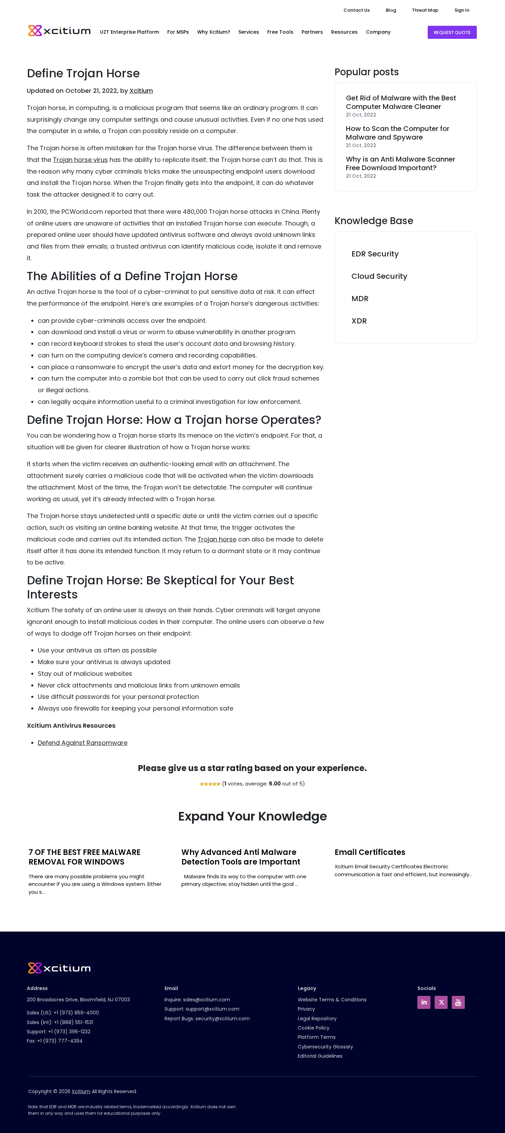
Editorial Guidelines (320, 1056)
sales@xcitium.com (206, 999)
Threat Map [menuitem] (425, 10)
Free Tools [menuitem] (280, 32)
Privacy (306, 1008)
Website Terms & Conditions (332, 999)
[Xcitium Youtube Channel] (458, 1002)
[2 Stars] (206, 784)
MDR (360, 298)
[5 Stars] (218, 784)
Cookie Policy (313, 1027)
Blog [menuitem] (391, 10)
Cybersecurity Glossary (325, 1046)
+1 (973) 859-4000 (76, 1012)
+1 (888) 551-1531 (73, 1022)
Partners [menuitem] (312, 32)
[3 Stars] (210, 784)
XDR (359, 321)
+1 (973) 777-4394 (60, 1040)
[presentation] (26, 875)
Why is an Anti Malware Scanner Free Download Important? (400, 163)
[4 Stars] (214, 784)
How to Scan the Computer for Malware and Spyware (397, 133)
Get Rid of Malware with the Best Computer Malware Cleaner (401, 102)
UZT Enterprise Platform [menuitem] (129, 32)
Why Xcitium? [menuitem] (213, 32)
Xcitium (141, 90)
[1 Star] (202, 784)
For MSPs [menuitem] (178, 32)
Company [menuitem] (378, 32)
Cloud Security (379, 276)
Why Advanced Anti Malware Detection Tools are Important (240, 857)
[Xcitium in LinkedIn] (423, 1002)
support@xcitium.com (212, 1008)
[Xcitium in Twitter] (441, 1002)
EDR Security (375, 254)
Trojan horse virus (80, 159)
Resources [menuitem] (344, 32)
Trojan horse (217, 539)
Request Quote (452, 32)
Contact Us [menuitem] (357, 10)
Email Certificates (370, 852)
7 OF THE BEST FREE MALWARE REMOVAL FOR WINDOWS (85, 857)
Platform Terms (317, 1037)
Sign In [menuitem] (461, 10)
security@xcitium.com (222, 1018)
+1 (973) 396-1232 (69, 1031)
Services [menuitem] (248, 32)
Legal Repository (317, 1018)
